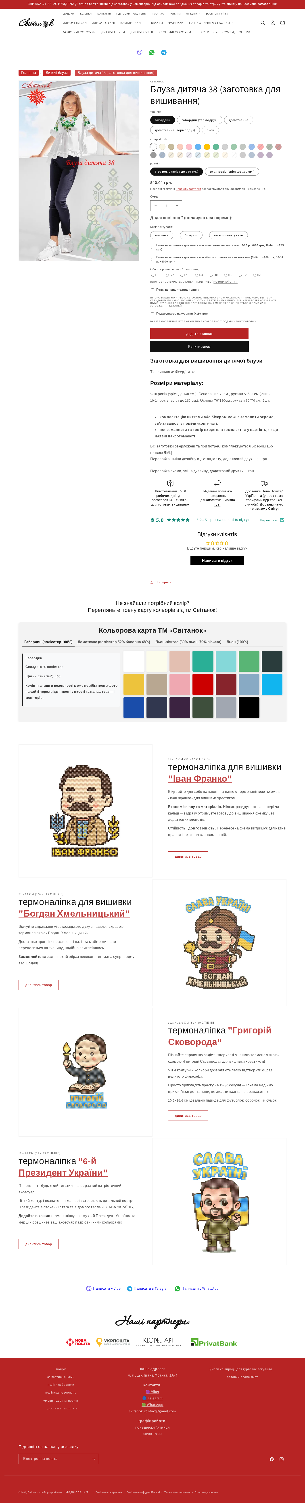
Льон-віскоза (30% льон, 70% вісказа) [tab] (188, 642)
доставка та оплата (63, 1408)
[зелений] (234, 147)
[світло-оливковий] (216, 155)
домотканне (239, 120)
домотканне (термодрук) (175, 130)
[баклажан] (180, 707)
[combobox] (217, 394)
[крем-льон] (180, 155)
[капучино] (171, 155)
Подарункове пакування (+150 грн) (182, 313)
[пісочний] (157, 684)
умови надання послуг (60, 1400)
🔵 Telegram (152, 1398)
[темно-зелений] (269, 147)
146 (230, 275)
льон (210, 130)
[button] (132, 22)
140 (215, 275)
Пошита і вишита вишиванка (177, 290)
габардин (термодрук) (200, 120)
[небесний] (198, 155)
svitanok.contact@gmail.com (152, 1411)
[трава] (249, 661)
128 (186, 275)
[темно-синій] (162, 155)
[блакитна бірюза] (272, 684)
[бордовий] (226, 684)
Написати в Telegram (151, 1288)
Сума (154, 197)
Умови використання (177, 1492)
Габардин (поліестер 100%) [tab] (48, 642)
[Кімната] (94, 1459)
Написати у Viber (107, 1288)
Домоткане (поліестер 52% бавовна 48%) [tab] (114, 642)
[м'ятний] (216, 147)
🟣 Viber (152, 1391)
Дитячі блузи (57, 72)
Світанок (33, 1492)
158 (259, 275)
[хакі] (243, 147)
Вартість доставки (188, 189)
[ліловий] (189, 155)
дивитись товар (188, 856)
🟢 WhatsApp (152, 1404)
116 (157, 275)
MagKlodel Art (76, 1492)
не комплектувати (228, 235)
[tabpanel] (152, 684)
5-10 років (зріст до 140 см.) (176, 172)
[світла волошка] (249, 684)
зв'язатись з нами (61, 1377)
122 (171, 275)
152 (244, 275)
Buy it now (199, 346)
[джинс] (252, 155)
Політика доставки (206, 1492)
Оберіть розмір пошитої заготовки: (174, 269)
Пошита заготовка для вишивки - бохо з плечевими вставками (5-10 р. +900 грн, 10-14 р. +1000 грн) (219, 259)
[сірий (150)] (225, 147)
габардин (162, 120)
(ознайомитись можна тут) (217, 502)
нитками (162, 235)
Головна (28, 72)
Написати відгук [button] (217, 560)
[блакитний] (198, 147)
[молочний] (162, 147)
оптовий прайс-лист (242, 1377)
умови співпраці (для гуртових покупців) (241, 1369)
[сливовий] (269, 155)
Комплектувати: (161, 227)
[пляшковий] (272, 661)
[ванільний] (225, 155)
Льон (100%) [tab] (237, 642)
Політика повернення (109, 1492)
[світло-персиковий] (180, 661)
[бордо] (278, 147)
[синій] (252, 147)
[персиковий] (180, 147)
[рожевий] (189, 147)
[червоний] (260, 147)
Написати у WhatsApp (200, 1288)
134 (201, 275)
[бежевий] (171, 147)
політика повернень (60, 1392)
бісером (191, 235)
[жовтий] (207, 155)
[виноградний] (260, 155)
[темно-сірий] (243, 155)
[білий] (153, 147)
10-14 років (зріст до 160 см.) (232, 172)
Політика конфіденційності (143, 1492)
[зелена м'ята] (203, 661)
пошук (61, 1369)
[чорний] (153, 155)
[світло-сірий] (226, 707)
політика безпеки (61, 1385)
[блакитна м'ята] (226, 661)
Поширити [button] (163, 582)
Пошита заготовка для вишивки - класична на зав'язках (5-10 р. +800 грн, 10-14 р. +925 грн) (220, 247)
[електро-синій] (134, 707)
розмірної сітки (225, 281)
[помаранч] (207, 147)
